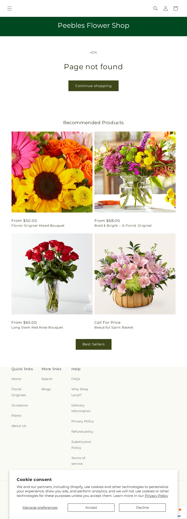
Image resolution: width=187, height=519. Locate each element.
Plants (16, 416)
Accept (91, 507)
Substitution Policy (81, 445)
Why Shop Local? (79, 392)
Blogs (46, 389)
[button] (10, 8)
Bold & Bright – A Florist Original (123, 226)
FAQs (75, 379)
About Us (18, 426)
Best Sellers (94, 344)
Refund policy (82, 431)
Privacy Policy (156, 495)
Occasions (19, 405)
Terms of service (78, 461)
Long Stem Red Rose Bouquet (37, 327)
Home (16, 379)
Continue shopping (93, 86)
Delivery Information (81, 408)
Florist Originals (18, 392)
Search (47, 379)
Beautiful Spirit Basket (114, 327)
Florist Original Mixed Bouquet (38, 226)
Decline (142, 507)
